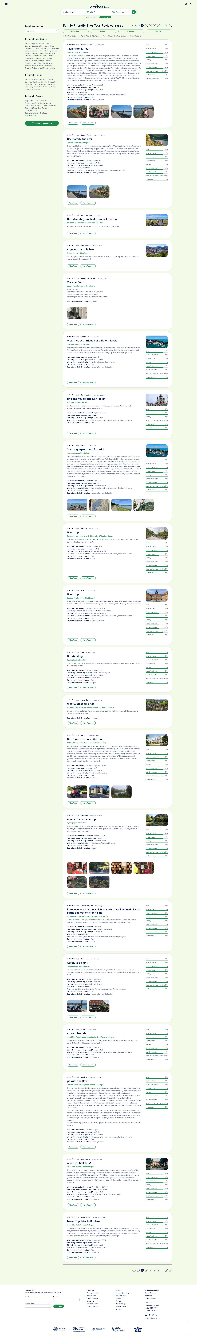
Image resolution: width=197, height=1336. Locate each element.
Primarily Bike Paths (32, 103)
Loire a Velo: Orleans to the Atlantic (81, 286)
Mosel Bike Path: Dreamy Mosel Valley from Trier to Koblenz (90, 707)
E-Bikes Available (40, 101)
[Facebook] (149, 1315)
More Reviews (88, 123)
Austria (94, 100)
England (28, 51)
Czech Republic (45, 48)
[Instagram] (153, 1315)
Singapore (41, 63)
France (94, 301)
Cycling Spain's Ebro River (77, 660)
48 (166, 25)
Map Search (106, 17)
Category (130, 31)
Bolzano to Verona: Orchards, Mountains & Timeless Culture (90, 536)
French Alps (38, 84)
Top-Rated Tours (31, 108)
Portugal (41, 61)
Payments (148, 1296)
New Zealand (47, 58)
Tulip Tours (29, 101)
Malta (44, 56)
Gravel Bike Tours (31, 110)
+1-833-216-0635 (151, 1311)
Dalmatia (44, 82)
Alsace (33, 79)
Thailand (28, 68)
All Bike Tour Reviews (70, 36)
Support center (121, 1306)
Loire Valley (29, 87)
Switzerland (109, 367)
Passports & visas (93, 1306)
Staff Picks (52, 106)
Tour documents (150, 1298)
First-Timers (42, 108)
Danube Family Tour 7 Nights (78, 52)
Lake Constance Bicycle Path (78, 344)
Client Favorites (30, 106)
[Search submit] (57, 31)
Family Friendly (45, 103)
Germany (101, 100)
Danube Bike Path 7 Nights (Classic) (81, 598)
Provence (46, 87)
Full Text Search (92, 17)
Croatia (36, 48)
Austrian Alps (41, 79)
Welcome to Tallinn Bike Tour (78, 402)
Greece (54, 51)
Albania (27, 43)
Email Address (30, 1303)
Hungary (35, 53)
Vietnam (52, 68)
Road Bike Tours (31, 115)
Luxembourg (37, 56)
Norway (27, 61)
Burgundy (28, 82)
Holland (27, 53)
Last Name (57, 1297)
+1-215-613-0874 (151, 1308)
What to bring (91, 1296)
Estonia (34, 51)
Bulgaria (51, 46)
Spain (94, 683)
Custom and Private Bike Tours (36, 113)
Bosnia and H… (37, 46)
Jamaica (52, 53)
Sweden (40, 66)
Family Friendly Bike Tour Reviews (115, 36)
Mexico (50, 56)
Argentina (34, 43)
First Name (28, 1297)
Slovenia (28, 66)
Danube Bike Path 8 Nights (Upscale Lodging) (85, 1085)
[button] (6, 4)
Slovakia (49, 63)
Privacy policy (120, 1304)
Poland (34, 61)
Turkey (34, 68)
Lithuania (28, 56)
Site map (119, 1309)
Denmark (55, 48)
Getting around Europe (94, 1293)
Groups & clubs (121, 1296)
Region (102, 31)
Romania (48, 61)
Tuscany (37, 89)
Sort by (158, 31)
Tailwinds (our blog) (122, 1293)
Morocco (38, 58)
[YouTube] (146, 1315)
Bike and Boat (42, 106)
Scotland (28, 63)
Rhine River (29, 89)
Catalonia (36, 82)
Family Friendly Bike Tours (90, 36)
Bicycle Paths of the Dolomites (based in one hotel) (87, 916)
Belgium (28, 46)
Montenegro (29, 58)
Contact (118, 1301)
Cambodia (28, 48)
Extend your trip (92, 1298)
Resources (90, 1301)
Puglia (53, 87)
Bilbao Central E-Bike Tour (77, 253)
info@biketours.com (152, 1305)
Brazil (45, 46)
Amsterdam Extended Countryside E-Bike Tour (85, 223)
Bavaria (50, 79)
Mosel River (38, 87)
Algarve (27, 79)
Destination (74, 31)
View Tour (73, 123)
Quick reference (150, 1293)
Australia (42, 43)
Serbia (35, 63)
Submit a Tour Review (43, 123)
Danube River (53, 82)
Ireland (41, 53)
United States (43, 68)
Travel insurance (92, 1304)
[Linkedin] (156, 1315)
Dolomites (28, 84)
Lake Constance (48, 84)
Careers (118, 1298)
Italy (93, 559)
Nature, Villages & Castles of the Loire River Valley (86, 743)
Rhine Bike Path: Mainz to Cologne (80, 1167)
